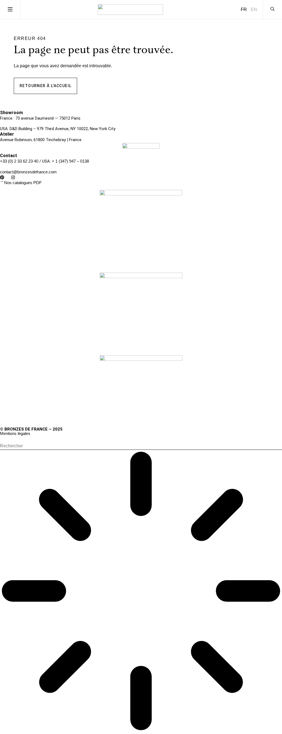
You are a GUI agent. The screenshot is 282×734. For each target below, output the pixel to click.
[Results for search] (141, 592)
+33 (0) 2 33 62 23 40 (19, 161)
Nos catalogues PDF (23, 182)
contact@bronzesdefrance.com (28, 172)
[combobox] (141, 446)
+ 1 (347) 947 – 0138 (70, 161)
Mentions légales (15, 433)
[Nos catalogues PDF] (2, 181)
